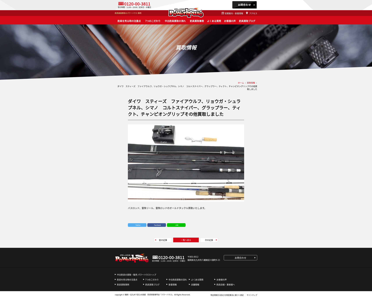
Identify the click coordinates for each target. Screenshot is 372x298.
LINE (176, 225)
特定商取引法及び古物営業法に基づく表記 (227, 295)
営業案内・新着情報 (234, 13)
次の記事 (209, 239)
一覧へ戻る (186, 239)
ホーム (241, 82)
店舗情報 (195, 284)
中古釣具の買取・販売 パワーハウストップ (136, 274)
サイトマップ (252, 295)
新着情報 (173, 284)
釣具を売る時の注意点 (129, 21)
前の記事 (163, 239)
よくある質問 (214, 21)
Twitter (138, 225)
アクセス (253, 13)
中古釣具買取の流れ (175, 21)
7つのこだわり (153, 21)
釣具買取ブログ (247, 21)
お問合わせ (244, 5)
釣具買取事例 (197, 21)
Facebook (157, 225)
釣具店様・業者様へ (226, 284)
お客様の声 (230, 21)
